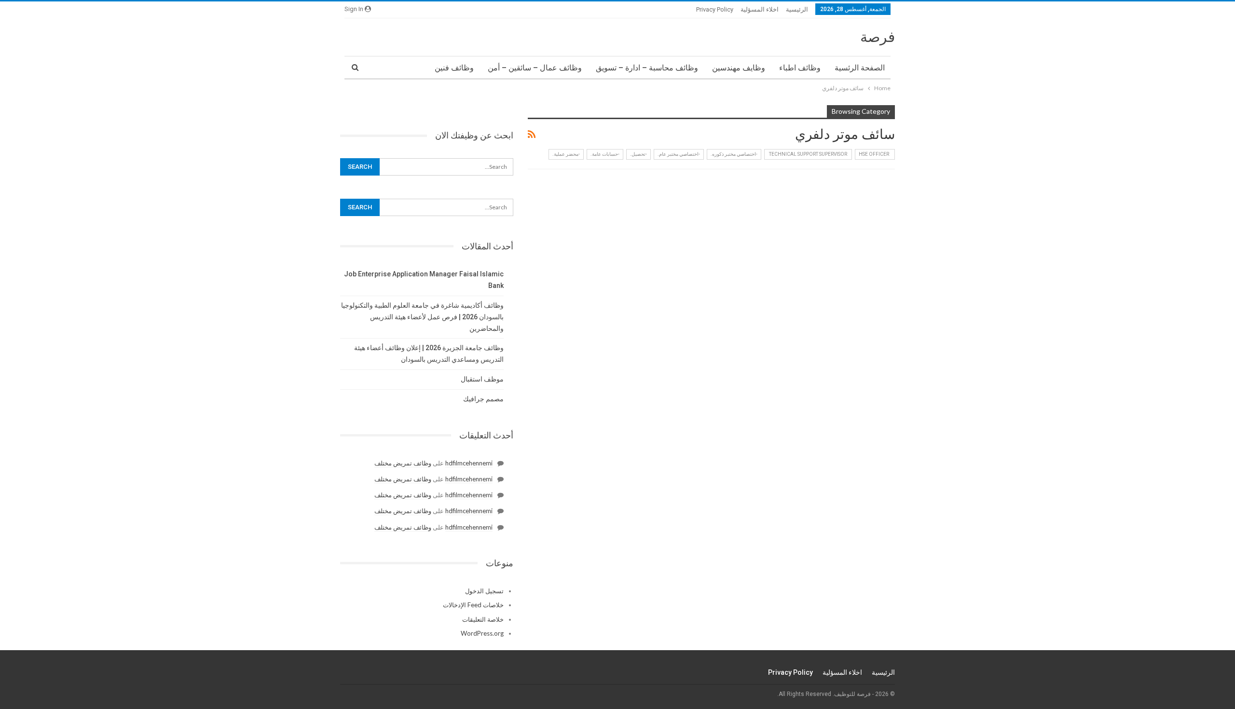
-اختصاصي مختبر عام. (679, 154)
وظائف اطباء (800, 67)
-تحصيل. (638, 154)
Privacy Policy (714, 9)
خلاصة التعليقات (483, 619)
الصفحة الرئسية (860, 67)
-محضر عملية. (566, 154)
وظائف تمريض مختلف (402, 463)
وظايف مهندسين (738, 67)
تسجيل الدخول (484, 591)
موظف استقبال (482, 379)
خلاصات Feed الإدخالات (473, 605)
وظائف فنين (454, 67)
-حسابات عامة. (604, 154)
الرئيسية (797, 9)
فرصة (877, 36)
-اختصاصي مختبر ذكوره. (734, 154)
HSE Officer (875, 154)
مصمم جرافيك (483, 399)
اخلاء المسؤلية (760, 9)
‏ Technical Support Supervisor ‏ (808, 154)
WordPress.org (482, 633)
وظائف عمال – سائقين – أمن (535, 67)
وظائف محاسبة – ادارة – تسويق (647, 67)
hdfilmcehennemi (469, 463)
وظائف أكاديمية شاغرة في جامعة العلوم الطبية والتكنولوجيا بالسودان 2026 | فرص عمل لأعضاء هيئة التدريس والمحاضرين (422, 316)
